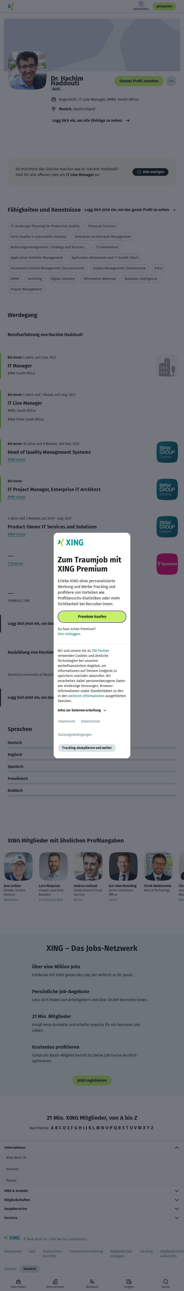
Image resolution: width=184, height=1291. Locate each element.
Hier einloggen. (69, 634)
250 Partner (100, 651)
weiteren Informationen (86, 696)
